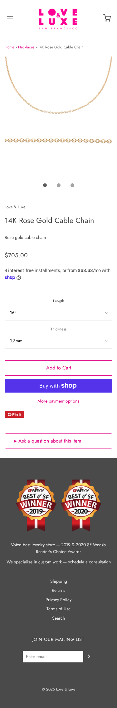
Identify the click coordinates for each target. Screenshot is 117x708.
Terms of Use (58, 609)
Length (58, 301)
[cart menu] (107, 20)
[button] (58, 117)
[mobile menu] (10, 20)
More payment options (58, 401)
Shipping (58, 581)
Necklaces (26, 47)
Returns (58, 590)
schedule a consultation (89, 562)
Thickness (58, 329)
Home (9, 47)
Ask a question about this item (49, 440)
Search (58, 618)
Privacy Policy (58, 600)
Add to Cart (58, 367)
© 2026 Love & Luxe (58, 689)
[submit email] (89, 656)
